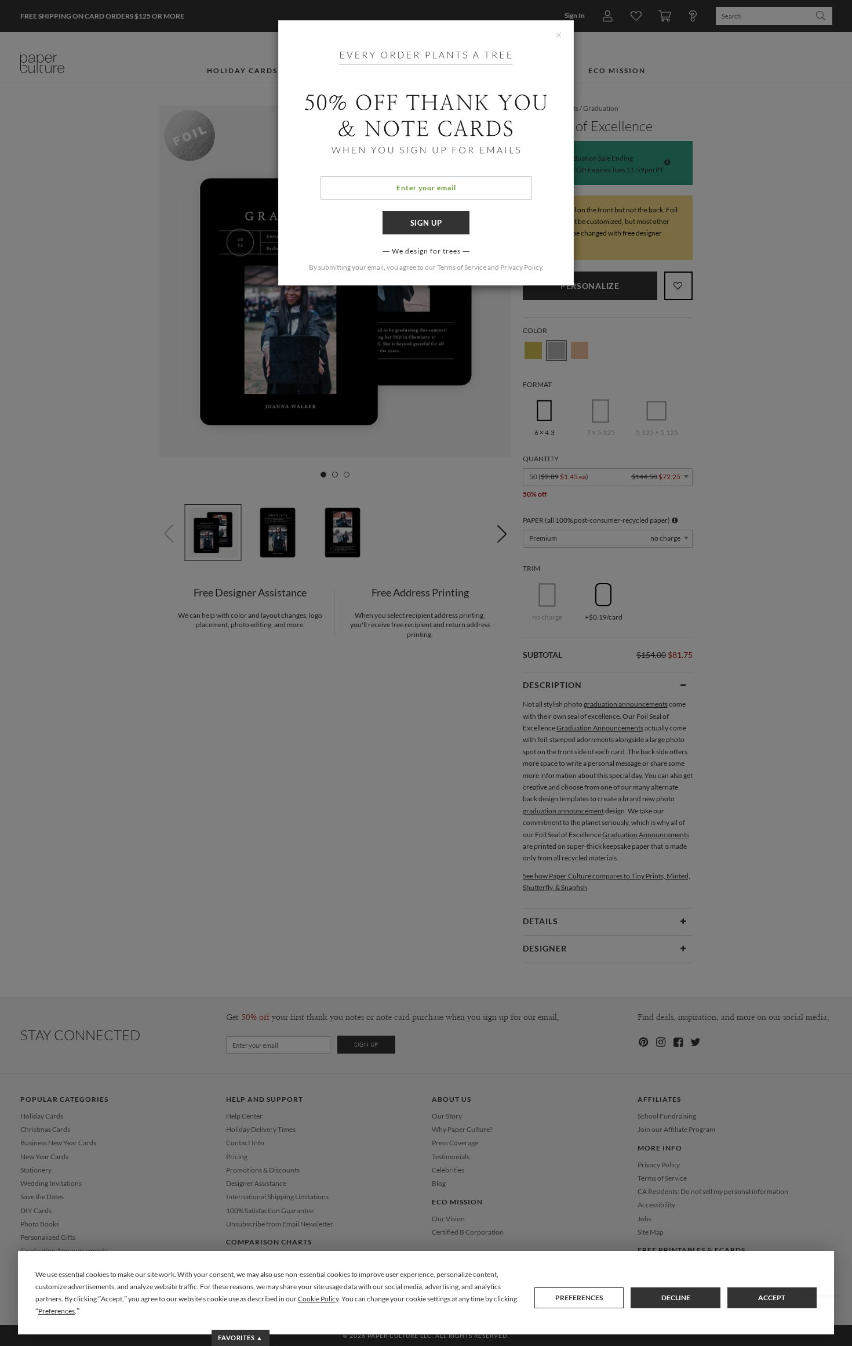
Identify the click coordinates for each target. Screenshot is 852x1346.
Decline (675, 1297)
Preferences (579, 1297)
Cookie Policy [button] (318, 1298)
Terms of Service (461, 267)
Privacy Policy (521, 267)
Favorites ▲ (240, 1337)
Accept (771, 1297)
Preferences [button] (56, 1311)
